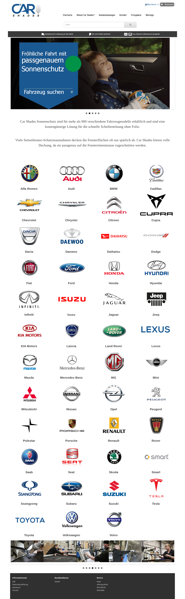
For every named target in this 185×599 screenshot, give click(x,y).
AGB (13, 582)
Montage (150, 15)
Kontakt (123, 15)
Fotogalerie (136, 15)
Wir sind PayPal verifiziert (101, 34)
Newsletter (100, 590)
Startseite (67, 15)
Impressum (16, 587)
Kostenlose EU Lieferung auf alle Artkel (59, 34)
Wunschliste (101, 587)
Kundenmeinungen (107, 15)
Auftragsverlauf (102, 585)
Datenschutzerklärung (20, 585)
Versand (15, 590)
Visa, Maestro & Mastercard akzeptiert (146, 34)
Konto (99, 582)
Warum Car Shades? (86, 15)
